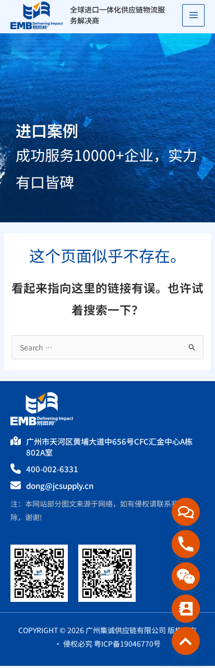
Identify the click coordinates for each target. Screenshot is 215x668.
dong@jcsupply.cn (59, 485)
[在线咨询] (186, 512)
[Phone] (186, 544)
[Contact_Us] (186, 609)
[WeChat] (186, 576)
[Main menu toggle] (193, 15)
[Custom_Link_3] (186, 641)
